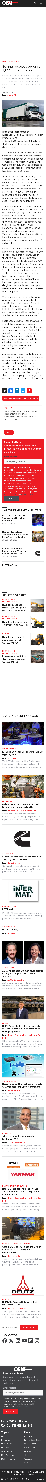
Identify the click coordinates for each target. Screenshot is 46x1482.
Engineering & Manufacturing (9, 601)
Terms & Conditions (35, 1472)
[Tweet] (23, 390)
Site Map (30, 1475)
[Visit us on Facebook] (4, 1340)
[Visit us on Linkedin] (18, 1340)
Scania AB (12, 95)
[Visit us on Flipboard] (30, 1340)
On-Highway (7, 801)
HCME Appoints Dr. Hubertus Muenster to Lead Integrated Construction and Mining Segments (21, 1029)
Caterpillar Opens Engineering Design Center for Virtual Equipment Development (21, 1250)
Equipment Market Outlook (15, 1186)
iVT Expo (11, 758)
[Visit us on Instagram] (37, 1340)
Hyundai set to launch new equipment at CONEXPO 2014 (13, 640)
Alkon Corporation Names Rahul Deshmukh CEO (18, 1137)
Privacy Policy (27, 494)
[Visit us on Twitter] (11, 1340)
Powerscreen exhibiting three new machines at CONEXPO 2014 (14, 659)
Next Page (28, 1327)
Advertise (6, 1472)
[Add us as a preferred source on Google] (29, 390)
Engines (6, 1299)
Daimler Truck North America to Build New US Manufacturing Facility (15, 534)
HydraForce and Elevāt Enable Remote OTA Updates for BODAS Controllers (22, 1085)
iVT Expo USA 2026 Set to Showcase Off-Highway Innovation (15, 518)
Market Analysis (11, 62)
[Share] (10, 390)
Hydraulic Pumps (9, 1133)
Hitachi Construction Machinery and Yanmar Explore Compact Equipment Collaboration (21, 1192)
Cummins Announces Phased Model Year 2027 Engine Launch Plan (15, 551)
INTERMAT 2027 (10, 565)
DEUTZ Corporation (16, 1308)
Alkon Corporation (16, 1143)
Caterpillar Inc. (14, 1256)
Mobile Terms (10, 494)
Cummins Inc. (13, 863)
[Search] (35, 3)
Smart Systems (9, 749)
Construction (9, 906)
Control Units (9, 1081)
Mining (5, 1023)
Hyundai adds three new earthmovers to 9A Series (15, 623)
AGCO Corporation (16, 980)
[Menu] (41, 3)
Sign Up (11, 498)
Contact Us (19, 1475)
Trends (5, 634)
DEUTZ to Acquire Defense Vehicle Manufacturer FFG (20, 1303)
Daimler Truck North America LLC (23, 811)
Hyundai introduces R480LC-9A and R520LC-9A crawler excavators (14, 608)
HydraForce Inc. (14, 1090)
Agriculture (8, 968)
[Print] (4, 390)
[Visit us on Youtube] (24, 1340)
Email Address (11, 457)
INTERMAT (7, 909)
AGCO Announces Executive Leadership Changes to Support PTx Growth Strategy (22, 974)
